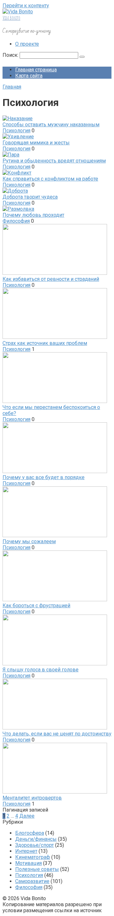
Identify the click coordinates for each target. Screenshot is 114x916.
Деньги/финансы (36, 839)
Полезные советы (37, 869)
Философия (16, 221)
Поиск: (11, 55)
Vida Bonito (11, 18)
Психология (16, 131)
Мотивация (28, 863)
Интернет (26, 851)
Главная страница (36, 70)
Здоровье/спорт (34, 845)
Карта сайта (28, 76)
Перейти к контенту (26, 6)
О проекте (27, 44)
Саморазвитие (32, 881)
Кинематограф (32, 857)
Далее (27, 816)
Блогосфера (29, 833)
